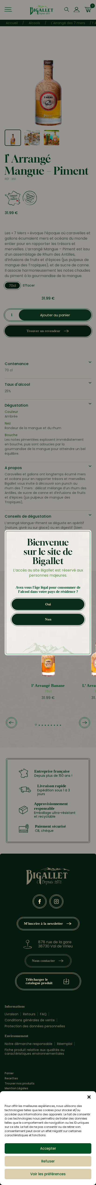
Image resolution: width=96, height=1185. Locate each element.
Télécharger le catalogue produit (39, 981)
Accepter (48, 1148)
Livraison (11, 1014)
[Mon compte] (76, 10)
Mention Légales (16, 1088)
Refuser (48, 1161)
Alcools (34, 23)
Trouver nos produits (19, 1083)
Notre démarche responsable (28, 1043)
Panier (9, 1073)
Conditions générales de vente (30, 1020)
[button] (89, 1097)
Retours (29, 1014)
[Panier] (87, 10)
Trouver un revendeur (43, 331)
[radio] (12, 285)
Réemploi (64, 1043)
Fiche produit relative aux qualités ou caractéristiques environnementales (35, 1052)
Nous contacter (43, 961)
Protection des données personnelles (35, 1026)
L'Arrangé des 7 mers (68, 23)
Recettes (11, 1078)
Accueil (12, 23)
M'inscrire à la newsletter (43, 923)
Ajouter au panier (55, 315)
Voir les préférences (48, 1174)
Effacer (29, 285)
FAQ (43, 1014)
